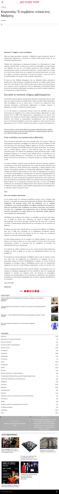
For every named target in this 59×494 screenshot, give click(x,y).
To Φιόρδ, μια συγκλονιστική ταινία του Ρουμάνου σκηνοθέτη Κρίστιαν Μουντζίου (29, 477)
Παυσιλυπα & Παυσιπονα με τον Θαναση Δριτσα (13, 379)
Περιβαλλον (4, 381)
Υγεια (2, 413)
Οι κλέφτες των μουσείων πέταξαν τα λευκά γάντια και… (48, 451)
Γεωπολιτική (4, 359)
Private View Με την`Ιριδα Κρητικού (10, 345)
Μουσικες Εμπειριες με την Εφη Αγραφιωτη (12, 373)
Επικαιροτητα (4, 364)
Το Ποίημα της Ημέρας (6, 407)
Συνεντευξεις (4, 398)
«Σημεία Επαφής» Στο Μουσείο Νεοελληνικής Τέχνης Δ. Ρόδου (10, 485)
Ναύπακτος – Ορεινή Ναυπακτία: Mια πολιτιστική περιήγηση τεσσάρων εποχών (23, 315)
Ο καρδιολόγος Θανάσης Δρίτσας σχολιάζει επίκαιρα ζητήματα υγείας (18, 376)
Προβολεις (3, 7)
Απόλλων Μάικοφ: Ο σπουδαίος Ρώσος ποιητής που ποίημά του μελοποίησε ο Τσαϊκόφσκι (22, 298)
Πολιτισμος (4, 384)
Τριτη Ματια (4, 410)
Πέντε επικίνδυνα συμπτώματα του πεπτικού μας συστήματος (18, 323)
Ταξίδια (3, 401)
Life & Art (3, 336)
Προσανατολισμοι (5, 390)
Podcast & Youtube (6, 342)
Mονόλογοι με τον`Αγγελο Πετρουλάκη (11, 339)
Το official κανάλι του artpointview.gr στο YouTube (14, 404)
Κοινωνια (3, 370)
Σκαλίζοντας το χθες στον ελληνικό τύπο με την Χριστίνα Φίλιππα (17, 396)
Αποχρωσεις (4, 353)
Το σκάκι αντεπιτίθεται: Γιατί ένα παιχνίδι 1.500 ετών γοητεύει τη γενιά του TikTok (29, 457)
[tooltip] (25, 291)
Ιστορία (3, 367)
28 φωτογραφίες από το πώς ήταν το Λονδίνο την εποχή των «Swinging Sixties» (23, 306)
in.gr (6, 191)
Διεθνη (2, 362)
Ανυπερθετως (4, 350)
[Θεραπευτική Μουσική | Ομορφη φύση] (14, 423)
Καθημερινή (7, 287)
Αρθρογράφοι (4, 356)
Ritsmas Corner (5, 347)
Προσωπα (3, 393)
